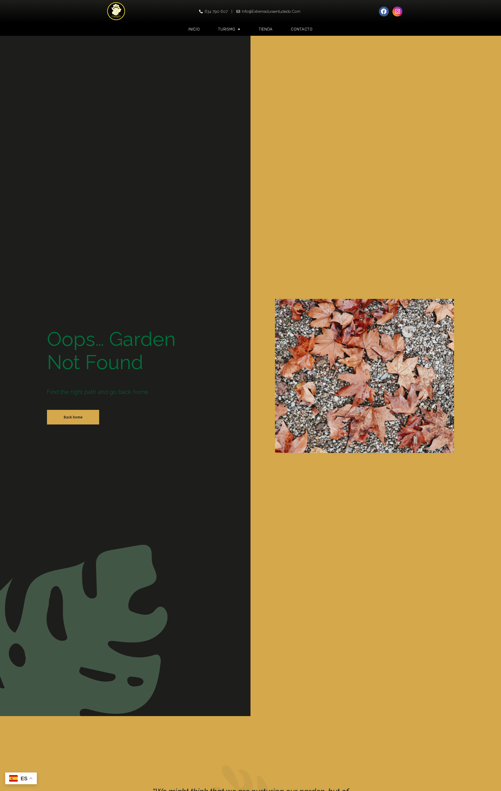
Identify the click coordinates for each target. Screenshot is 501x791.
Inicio (194, 29)
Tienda (266, 29)
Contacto (302, 29)
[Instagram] (397, 11)
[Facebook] (384, 11)
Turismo (226, 29)
